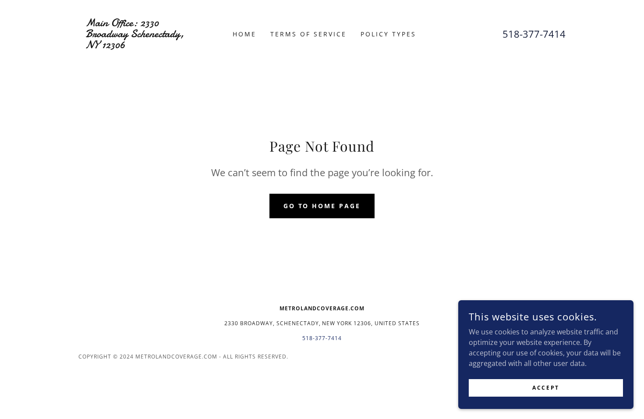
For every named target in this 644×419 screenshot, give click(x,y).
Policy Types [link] (388, 34)
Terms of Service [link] (308, 34)
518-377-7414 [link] (534, 33)
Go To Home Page (322, 206)
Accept (545, 387)
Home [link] (244, 34)
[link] (139, 45)
